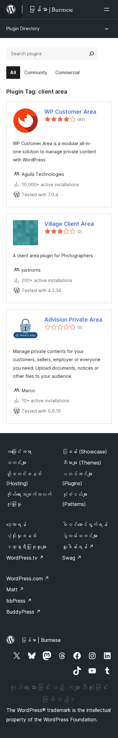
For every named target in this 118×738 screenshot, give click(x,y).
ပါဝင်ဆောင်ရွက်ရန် (85, 524)
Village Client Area (69, 223)
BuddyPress (23, 612)
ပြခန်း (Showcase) (84, 451)
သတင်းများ (16, 462)
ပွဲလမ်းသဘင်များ (80, 536)
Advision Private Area (73, 319)
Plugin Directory (23, 28)
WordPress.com (27, 578)
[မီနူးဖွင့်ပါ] (108, 9)
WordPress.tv (25, 558)
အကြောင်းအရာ (18, 451)
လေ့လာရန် (16, 524)
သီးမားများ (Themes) (81, 462)
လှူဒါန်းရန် (78, 547)
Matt (15, 589)
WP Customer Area (70, 111)
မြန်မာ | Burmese (41, 640)
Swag (71, 558)
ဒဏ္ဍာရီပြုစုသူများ (26, 547)
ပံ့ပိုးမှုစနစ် (21, 536)
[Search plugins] (91, 53)
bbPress (19, 601)
